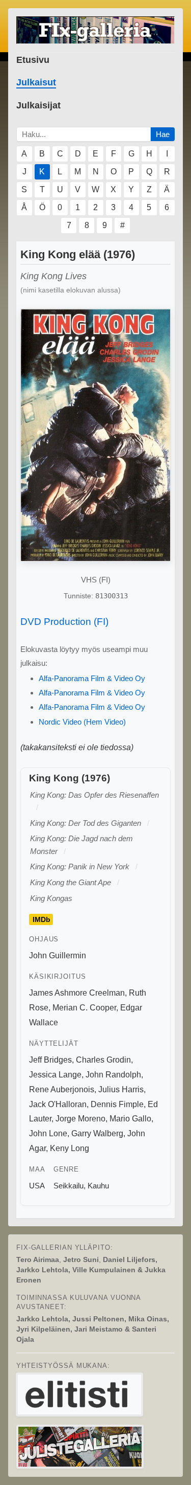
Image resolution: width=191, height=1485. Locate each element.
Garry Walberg (97, 1133)
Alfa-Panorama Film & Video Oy (92, 678)
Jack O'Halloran (58, 1104)
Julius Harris (121, 1089)
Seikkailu (68, 1185)
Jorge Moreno (80, 1118)
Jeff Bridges (50, 1059)
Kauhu (98, 1185)
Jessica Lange (55, 1074)
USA (37, 1185)
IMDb (41, 919)
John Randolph (113, 1074)
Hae (163, 134)
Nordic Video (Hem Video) (82, 721)
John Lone (48, 1133)
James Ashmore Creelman (77, 992)
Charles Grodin (103, 1059)
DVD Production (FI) (64, 621)
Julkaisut (36, 82)
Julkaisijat (38, 105)
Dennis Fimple (117, 1104)
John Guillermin (57, 955)
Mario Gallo (130, 1118)
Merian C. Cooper (84, 1007)
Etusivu (32, 60)
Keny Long (69, 1148)
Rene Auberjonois (61, 1089)
